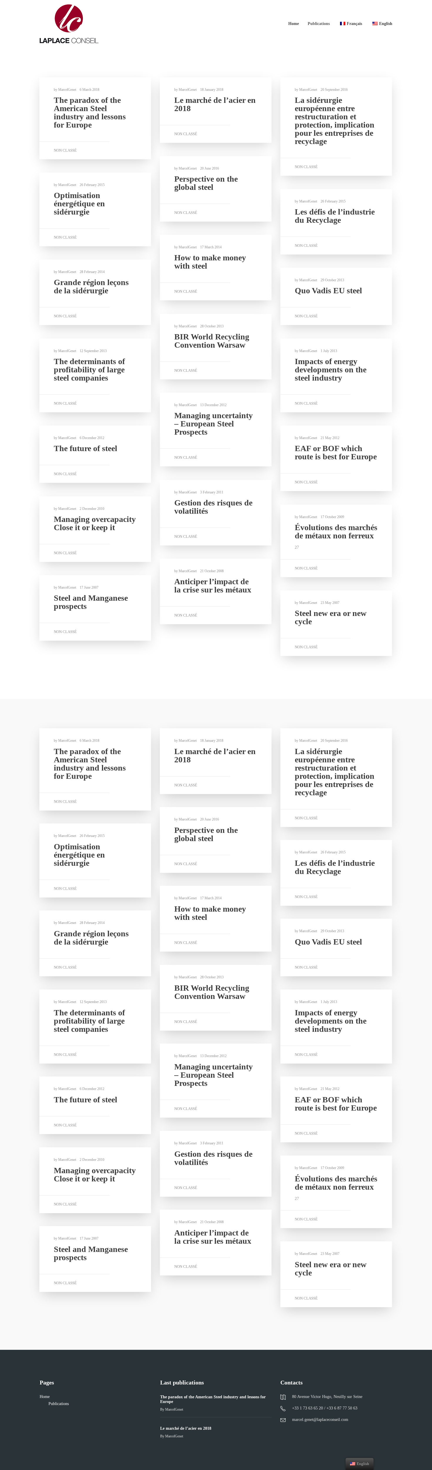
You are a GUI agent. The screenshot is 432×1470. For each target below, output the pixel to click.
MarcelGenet (67, 90)
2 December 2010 (92, 509)
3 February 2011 (211, 492)
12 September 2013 (93, 351)
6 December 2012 (92, 438)
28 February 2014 (92, 272)
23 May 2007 (330, 603)
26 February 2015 (92, 185)
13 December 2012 (213, 405)
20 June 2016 (209, 168)
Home (293, 23)
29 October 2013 (332, 280)
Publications (319, 23)
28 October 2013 (212, 326)
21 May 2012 (330, 438)
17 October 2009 (332, 517)
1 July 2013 (329, 351)
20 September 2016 (334, 90)
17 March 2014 (211, 247)
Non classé (65, 150)
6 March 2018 (89, 90)
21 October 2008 (212, 571)
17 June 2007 (89, 587)
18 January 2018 (211, 90)
